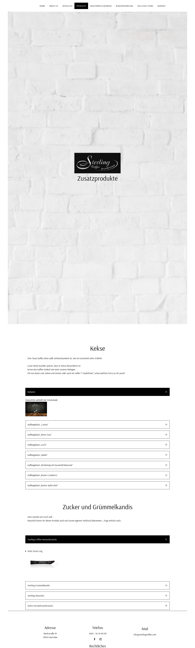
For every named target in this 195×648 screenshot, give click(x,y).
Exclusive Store (145, 6)
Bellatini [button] (31, 391)
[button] (97, 409)
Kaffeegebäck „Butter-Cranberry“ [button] (43, 475)
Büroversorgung (124, 6)
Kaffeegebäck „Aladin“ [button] (37, 454)
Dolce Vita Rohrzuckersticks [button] (40, 605)
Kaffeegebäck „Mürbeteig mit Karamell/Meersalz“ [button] (50, 465)
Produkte (81, 6)
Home (42, 6)
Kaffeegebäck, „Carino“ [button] (38, 424)
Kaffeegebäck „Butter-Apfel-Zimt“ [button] (43, 485)
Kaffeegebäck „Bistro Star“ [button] (40, 434)
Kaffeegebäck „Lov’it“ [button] (37, 444)
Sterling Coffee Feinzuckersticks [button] (42, 539)
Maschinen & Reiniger (101, 6)
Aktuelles (67, 6)
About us (53, 6)
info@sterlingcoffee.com (145, 634)
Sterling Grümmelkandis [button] (39, 585)
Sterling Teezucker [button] (36, 595)
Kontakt (161, 6)
